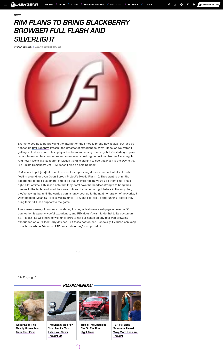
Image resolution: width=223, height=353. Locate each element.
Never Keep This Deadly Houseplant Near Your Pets (27, 328)
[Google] (181, 4)
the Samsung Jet (123, 156)
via (20, 277)
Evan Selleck (24, 47)
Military (116, 4)
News (49, 4)
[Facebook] (169, 4)
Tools (148, 4)
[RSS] (194, 4)
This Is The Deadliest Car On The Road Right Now (93, 328)
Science (133, 4)
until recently (40, 148)
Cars (74, 4)
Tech (62, 4)
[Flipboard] (187, 4)
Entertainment (94, 4)
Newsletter (211, 4)
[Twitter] (175, 4)
